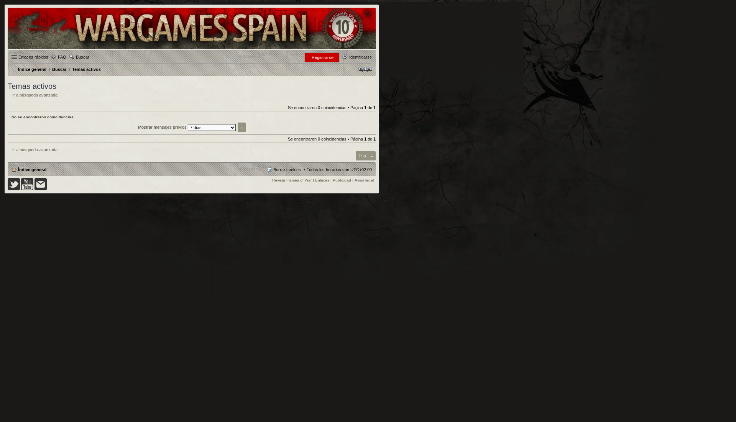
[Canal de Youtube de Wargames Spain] (27, 189)
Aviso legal (364, 180)
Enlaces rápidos (33, 57)
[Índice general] (192, 48)
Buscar (82, 57)
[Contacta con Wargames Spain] (40, 189)
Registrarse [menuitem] (323, 57)
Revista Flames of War (292, 180)
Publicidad (342, 180)
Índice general (32, 169)
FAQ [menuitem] (62, 57)
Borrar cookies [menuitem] (287, 169)
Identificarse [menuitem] (360, 57)
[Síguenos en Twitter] (14, 189)
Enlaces (322, 180)
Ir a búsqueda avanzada (35, 95)
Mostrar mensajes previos (163, 127)
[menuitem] (365, 69)
